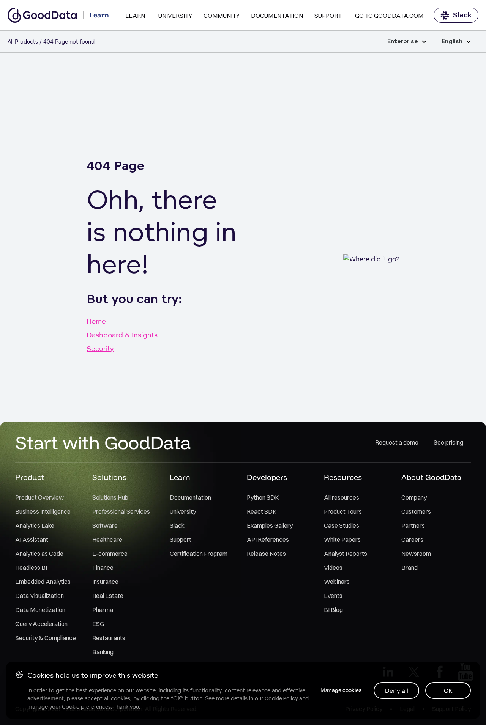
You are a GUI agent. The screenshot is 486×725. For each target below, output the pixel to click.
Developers (267, 477)
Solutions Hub (110, 497)
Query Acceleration (41, 623)
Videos (333, 567)
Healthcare (107, 539)
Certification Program (198, 553)
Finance (103, 567)
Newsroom (416, 553)
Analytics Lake (34, 525)
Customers (416, 511)
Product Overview (39, 497)
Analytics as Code (39, 553)
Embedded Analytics (43, 581)
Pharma (102, 609)
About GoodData (431, 477)
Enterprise (402, 41)
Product (29, 477)
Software (105, 525)
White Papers (342, 539)
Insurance (105, 581)
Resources (343, 477)
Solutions (109, 477)
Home (96, 321)
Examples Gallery (270, 525)
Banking (103, 652)
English (452, 41)
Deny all (396, 690)
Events (333, 595)
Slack (462, 15)
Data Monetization (40, 609)
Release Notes (266, 553)
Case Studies (341, 525)
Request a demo (396, 442)
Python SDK (263, 497)
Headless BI (31, 567)
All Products (23, 41)
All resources (341, 497)
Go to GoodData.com (389, 15)
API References (268, 539)
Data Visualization (39, 595)
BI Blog (333, 609)
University (175, 15)
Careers (412, 539)
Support (328, 15)
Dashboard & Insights (122, 334)
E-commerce (110, 553)
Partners (413, 525)
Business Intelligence (43, 511)
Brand (409, 567)
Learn (135, 15)
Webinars (337, 581)
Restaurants (108, 638)
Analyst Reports (345, 553)
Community (222, 15)
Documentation (277, 15)
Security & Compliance (45, 638)
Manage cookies (340, 690)
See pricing (448, 442)
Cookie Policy (281, 698)
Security (100, 348)
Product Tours (343, 511)
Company (414, 497)
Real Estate (107, 595)
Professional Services (121, 511)
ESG (98, 623)
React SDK (261, 511)
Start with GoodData (103, 442)
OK (448, 690)
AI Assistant (31, 539)
